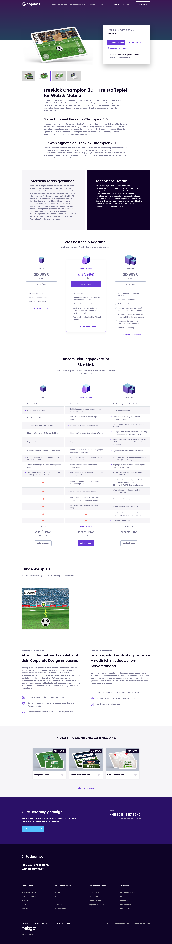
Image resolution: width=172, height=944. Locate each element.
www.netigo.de (28, 934)
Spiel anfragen (117, 42)
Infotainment (125, 904)
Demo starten (136, 42)
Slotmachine (60, 904)
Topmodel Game (94, 900)
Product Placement (128, 896)
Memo (57, 892)
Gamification (125, 900)
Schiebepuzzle (60, 909)
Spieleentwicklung (127, 892)
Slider (57, 896)
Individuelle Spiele (77, 4)
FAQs (101, 4)
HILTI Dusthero (93, 892)
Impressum (107, 923)
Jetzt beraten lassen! (33, 829)
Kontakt (144, 4)
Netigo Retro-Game (95, 904)
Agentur (91, 4)
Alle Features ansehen (43, 308)
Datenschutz (119, 923)
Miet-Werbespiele (59, 4)
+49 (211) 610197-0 (125, 814)
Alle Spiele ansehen (86, 788)
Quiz (56, 900)
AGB (128, 923)
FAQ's (24, 904)
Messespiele (125, 909)
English (126, 4)
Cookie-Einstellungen (141, 923)
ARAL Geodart (93, 896)
